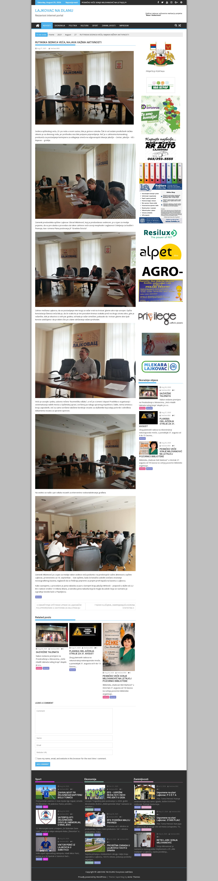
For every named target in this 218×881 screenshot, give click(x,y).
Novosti (47, 26)
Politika (73, 26)
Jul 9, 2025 (112, 839)
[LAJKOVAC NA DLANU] (37, 25)
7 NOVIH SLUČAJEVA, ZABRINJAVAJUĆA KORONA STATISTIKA (114, 606)
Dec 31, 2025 (113, 786)
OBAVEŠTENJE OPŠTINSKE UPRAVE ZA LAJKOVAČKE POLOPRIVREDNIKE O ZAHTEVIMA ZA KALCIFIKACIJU (58, 606)
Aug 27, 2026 (75, 648)
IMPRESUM (124, 26)
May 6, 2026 (162, 834)
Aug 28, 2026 (42, 649)
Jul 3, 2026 (162, 786)
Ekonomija (60, 26)
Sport (95, 26)
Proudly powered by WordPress (92, 877)
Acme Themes (134, 877)
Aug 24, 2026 (64, 786)
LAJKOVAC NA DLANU (54, 10)
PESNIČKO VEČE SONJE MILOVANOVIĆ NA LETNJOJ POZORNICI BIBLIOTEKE (113, 2)
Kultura (84, 26)
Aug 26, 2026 (109, 673)
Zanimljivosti (109, 26)
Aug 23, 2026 (64, 839)
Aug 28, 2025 (113, 814)
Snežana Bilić (55, 48)
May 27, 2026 (163, 811)
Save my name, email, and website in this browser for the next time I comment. (71, 758)
